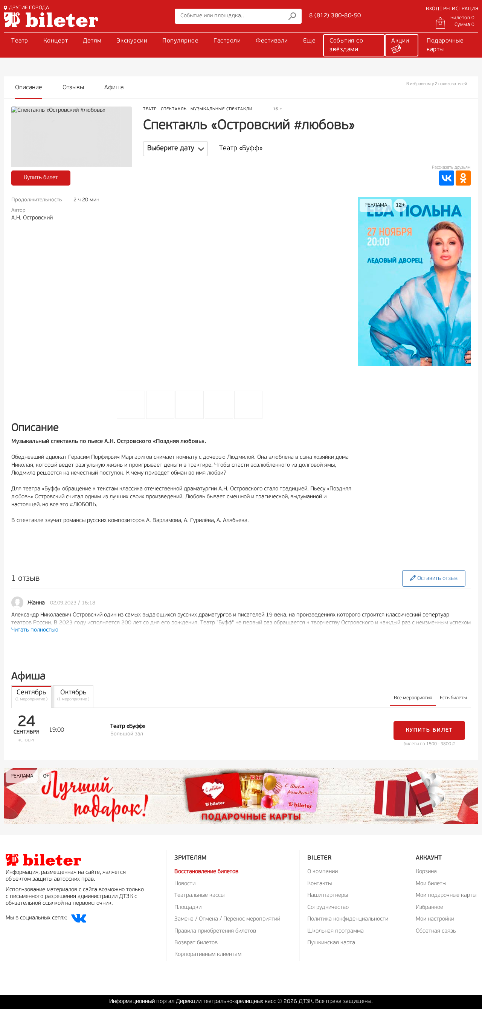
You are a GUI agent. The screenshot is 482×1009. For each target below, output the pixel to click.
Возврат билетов (196, 943)
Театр (19, 41)
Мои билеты (431, 884)
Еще (309, 41)
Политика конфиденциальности (347, 919)
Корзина (426, 872)
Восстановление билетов (206, 872)
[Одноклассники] (463, 178)
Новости (184, 884)
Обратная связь (436, 931)
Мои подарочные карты (446, 895)
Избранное (429, 907)
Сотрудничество (328, 907)
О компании (322, 872)
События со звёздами (346, 45)
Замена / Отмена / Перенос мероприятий (227, 919)
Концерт (55, 41)
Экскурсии (132, 41)
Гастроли (227, 41)
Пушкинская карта (331, 943)
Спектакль (174, 109)
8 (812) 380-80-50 (335, 16)
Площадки (187, 907)
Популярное (180, 41)
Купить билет (41, 178)
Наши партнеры (327, 895)
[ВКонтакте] (446, 178)
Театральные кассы (199, 895)
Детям (92, 41)
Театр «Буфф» (240, 148)
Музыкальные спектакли (222, 109)
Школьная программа (335, 931)
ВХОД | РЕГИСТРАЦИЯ (452, 8)
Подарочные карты (445, 45)
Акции (400, 41)
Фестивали (272, 41)
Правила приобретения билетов (215, 931)
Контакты (319, 884)
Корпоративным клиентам (207, 954)
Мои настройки (435, 919)
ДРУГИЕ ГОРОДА (29, 7)
